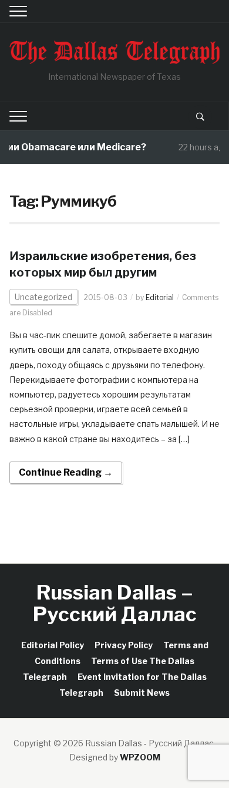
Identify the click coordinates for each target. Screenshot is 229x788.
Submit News (142, 693)
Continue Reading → (66, 472)
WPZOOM (140, 757)
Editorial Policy (52, 645)
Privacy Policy (124, 645)
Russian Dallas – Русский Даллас (115, 603)
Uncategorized (43, 297)
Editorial (160, 297)
